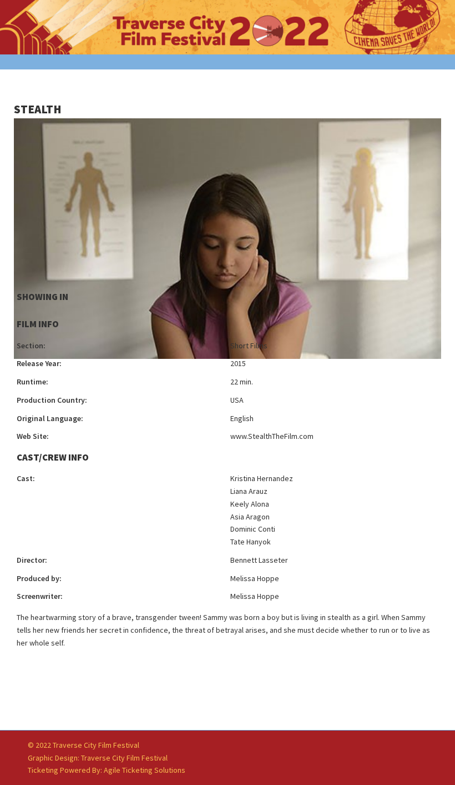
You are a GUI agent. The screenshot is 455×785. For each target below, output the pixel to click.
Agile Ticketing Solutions (144, 770)
